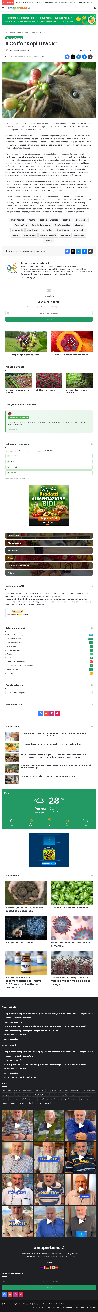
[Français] (44, 1267)
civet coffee (21, 225)
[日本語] (53, 1267)
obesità (64, 1095)
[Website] (22, 277)
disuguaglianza (8, 1095)
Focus (9, 658)
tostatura (80, 235)
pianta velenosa (56, 1099)
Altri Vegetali (18, 220)
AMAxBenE (56, 1308)
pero (17, 1099)
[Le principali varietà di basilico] (72, 893)
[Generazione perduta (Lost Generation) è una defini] (17, 1157)
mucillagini (55, 1095)
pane (4, 1099)
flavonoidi (26, 1095)
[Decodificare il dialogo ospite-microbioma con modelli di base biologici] (72, 963)
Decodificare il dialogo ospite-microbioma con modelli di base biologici (70, 981)
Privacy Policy (48, 1304)
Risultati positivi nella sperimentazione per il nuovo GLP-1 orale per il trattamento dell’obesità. (23, 982)
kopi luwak (33, 230)
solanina (23, 1103)
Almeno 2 (12, 456)
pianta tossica (43, 1099)
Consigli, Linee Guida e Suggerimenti (21, 665)
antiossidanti (63, 1091)
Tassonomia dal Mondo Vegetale (76, 391)
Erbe (18, 1095)
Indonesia (18, 230)
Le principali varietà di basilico (69, 907)
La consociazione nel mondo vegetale (18, 391)
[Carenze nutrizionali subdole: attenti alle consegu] (80, 1189)
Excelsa (79, 225)
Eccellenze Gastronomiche (17, 662)
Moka (16, 235)
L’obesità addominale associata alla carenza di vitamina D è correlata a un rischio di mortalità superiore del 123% (53, 734)
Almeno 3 (12, 461)
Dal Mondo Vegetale (20, 33)
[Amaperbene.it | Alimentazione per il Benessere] (19, 8)
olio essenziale (75, 1095)
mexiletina (80, 230)
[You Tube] (28, 277)
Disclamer (37, 1304)
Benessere (11, 673)
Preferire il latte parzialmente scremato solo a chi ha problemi (39, 2)
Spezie (31, 1103)
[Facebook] (67, 56)
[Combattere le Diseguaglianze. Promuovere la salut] (80, 1221)
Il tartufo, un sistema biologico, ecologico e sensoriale (24, 909)
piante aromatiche (71, 1099)
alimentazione (28, 1091)
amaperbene (52, 1091)
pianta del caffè (49, 235)
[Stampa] (90, 56)
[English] (41, 1267)
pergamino (30, 235)
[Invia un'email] (28, 50)
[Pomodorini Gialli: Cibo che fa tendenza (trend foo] (49, 1221)
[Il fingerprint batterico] (26, 928)
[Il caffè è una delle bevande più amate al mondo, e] (17, 1125)
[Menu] (3, 9)
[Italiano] (50, 1267)
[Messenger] (84, 56)
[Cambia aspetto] (91, 9)
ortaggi (86, 1095)
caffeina (67, 220)
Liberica (48, 230)
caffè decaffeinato (49, 220)
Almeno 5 (12, 467)
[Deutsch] (47, 1267)
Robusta (66, 235)
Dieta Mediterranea (88, 1091)
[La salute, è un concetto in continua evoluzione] (49, 19)
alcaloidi (17, 1091)
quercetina (84, 1099)
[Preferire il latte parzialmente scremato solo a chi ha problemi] (12, 779)
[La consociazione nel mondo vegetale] (18, 380)
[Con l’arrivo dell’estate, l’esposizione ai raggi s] (49, 1157)
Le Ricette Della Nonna (40, 1095)
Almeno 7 (12, 473)
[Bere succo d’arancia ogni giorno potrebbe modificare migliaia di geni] (12, 747)
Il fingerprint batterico (19, 942)
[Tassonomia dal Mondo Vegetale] (79, 380)
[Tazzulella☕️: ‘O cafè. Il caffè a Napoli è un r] (17, 1221)
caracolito (82, 220)
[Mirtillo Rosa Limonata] (49, 380)
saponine (14, 1103)
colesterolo (75, 1091)
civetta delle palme (41, 225)
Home (9, 33)
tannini (39, 1103)
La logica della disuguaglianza (49, 832)
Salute (9, 654)
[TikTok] (34, 277)
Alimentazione (12, 669)
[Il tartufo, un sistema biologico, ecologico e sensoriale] (26, 893)
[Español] (56, 1267)
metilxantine (63, 230)
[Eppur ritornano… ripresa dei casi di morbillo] (72, 928)
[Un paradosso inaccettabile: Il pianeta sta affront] (17, 1189)
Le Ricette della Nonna (15, 642)
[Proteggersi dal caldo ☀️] (49, 1125)
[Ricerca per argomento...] (95, 9)
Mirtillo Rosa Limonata (46, 390)
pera (11, 1099)
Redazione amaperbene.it (19, 50)
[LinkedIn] (78, 56)
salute (5, 1103)
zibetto (49, 240)
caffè (32, 220)
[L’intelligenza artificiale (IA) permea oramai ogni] (80, 1157)
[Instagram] (31, 277)
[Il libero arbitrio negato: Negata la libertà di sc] (49, 1189)
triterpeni (48, 1103)
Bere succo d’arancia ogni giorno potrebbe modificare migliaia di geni (51, 744)
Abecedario (11, 646)
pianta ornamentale (28, 1099)
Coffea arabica (63, 225)
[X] (73, 56)
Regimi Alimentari (13, 650)
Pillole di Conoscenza (15, 635)
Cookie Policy (60, 1304)
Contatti (93, 1308)
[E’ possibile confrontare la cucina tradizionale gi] (80, 1125)
